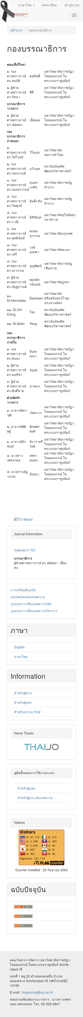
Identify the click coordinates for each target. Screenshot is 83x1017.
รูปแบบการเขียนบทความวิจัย (31, 603)
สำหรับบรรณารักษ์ (27, 711)
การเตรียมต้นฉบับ (23, 590)
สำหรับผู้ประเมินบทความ (35, 797)
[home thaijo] (41, 746)
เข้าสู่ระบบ (71, 5)
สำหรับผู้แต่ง (23, 702)
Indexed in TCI (24, 550)
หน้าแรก (16, 30)
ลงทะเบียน (49, 5)
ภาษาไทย (20, 656)
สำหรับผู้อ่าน (23, 692)
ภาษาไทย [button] (25, 5)
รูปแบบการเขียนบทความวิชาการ (34, 610)
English (19, 647)
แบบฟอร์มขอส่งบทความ (28, 596)
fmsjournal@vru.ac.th (37, 992)
